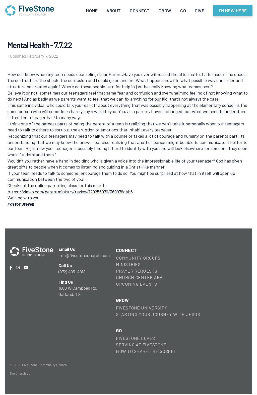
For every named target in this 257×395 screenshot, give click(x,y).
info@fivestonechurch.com (84, 255)
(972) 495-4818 (72, 271)
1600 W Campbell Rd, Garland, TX (77, 291)
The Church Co (20, 373)
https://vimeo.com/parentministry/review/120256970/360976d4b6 (70, 191)
